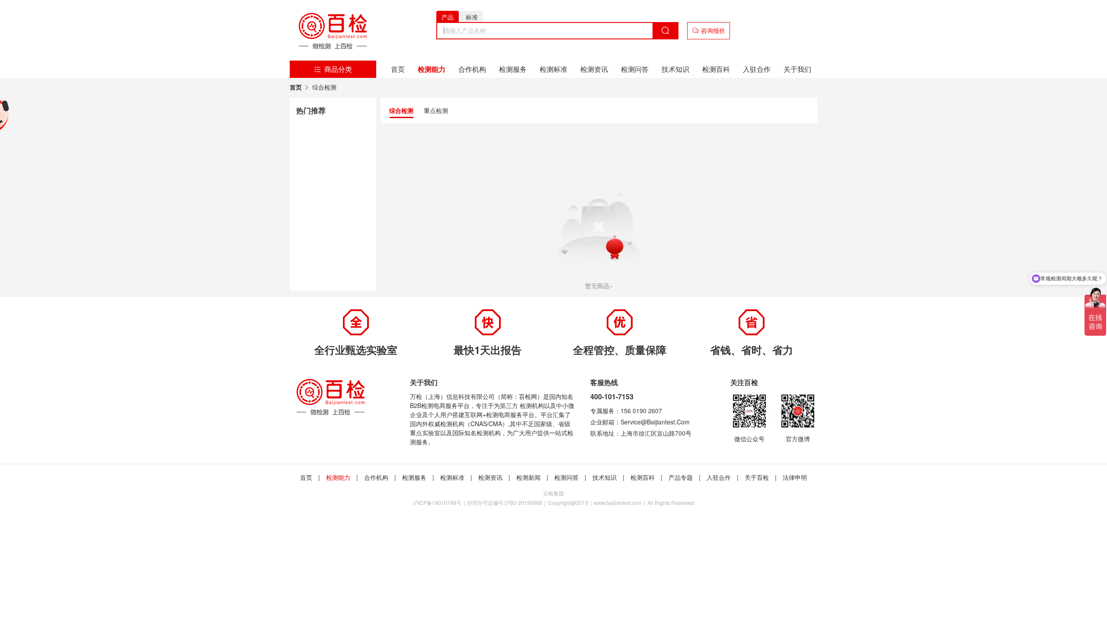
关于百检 (757, 477)
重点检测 (436, 110)
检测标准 (553, 69)
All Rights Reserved (670, 502)
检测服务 (513, 69)
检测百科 (716, 69)
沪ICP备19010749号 (437, 502)
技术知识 (675, 69)
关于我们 (797, 69)
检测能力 (431, 69)
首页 (398, 69)
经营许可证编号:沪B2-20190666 (504, 502)
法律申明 (795, 477)
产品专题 (681, 477)
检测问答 (635, 69)
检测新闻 (528, 477)
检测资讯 (594, 69)
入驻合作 (757, 69)
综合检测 (324, 87)
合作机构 (472, 69)
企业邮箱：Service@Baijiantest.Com (640, 422)
